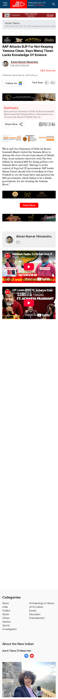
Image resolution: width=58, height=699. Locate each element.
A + (53, 82)
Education (34, 614)
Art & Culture (36, 606)
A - (46, 82)
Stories (48, 70)
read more (29, 205)
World (5, 614)
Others (6, 618)
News (5, 603)
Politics (6, 610)
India (5, 606)
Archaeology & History (41, 603)
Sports (6, 625)
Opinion (6, 621)
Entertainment (37, 618)
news (16, 23)
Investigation (9, 629)
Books (32, 610)
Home (8, 23)
